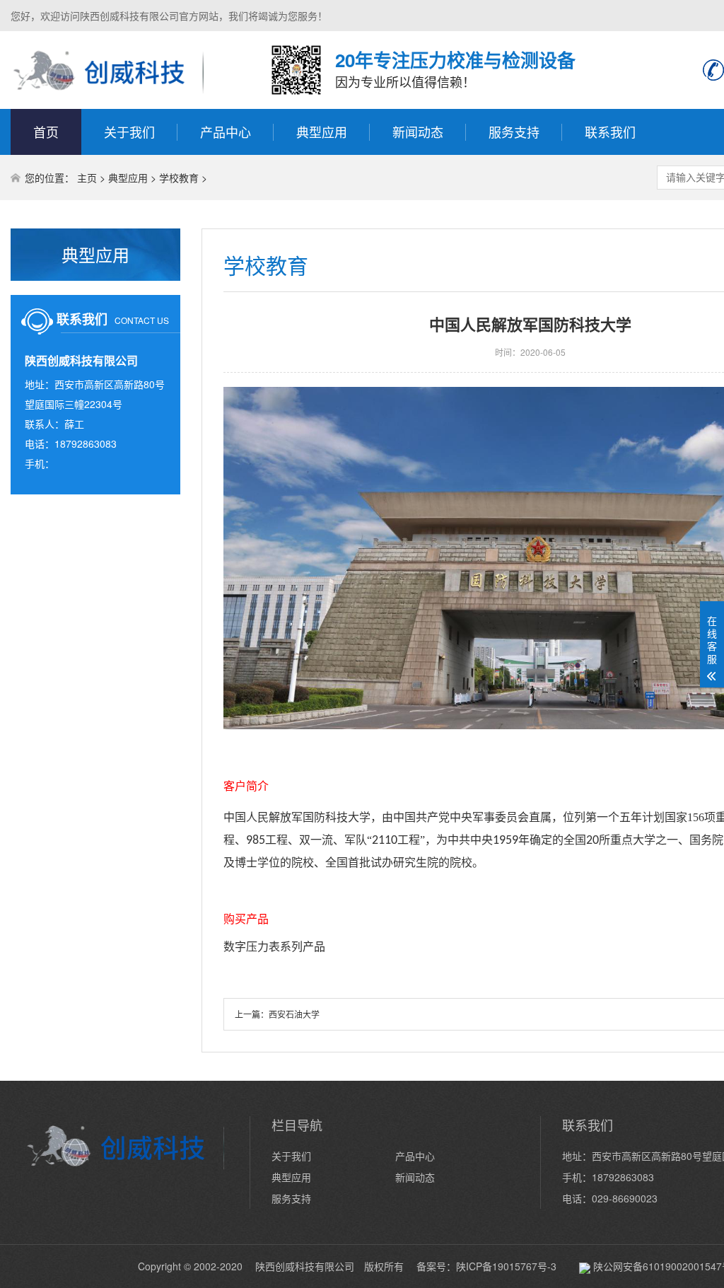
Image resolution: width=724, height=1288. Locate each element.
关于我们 (129, 131)
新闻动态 (417, 131)
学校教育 (179, 177)
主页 (87, 177)
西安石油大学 (294, 1014)
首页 (46, 131)
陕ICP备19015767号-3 (506, 1266)
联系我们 (610, 131)
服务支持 (514, 131)
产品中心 (225, 131)
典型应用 (321, 131)
